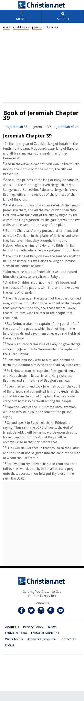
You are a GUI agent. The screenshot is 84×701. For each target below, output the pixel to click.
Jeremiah (37, 27)
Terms (51, 627)
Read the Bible (21, 27)
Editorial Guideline (45, 633)
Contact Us (68, 639)
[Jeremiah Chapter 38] (16, 127)
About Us (12, 627)
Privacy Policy (33, 627)
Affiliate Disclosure (41, 639)
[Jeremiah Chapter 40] (68, 127)
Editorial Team (16, 633)
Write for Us (14, 639)
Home (6, 27)
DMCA (9, 645)
